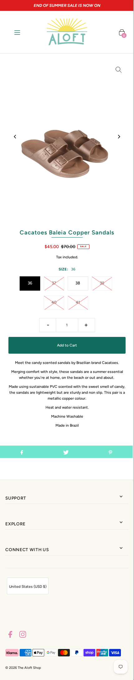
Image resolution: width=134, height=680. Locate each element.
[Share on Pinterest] (110, 452)
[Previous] (15, 136)
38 (77, 283)
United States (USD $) (27, 586)
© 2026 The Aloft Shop (23, 668)
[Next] (119, 136)
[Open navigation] (25, 32)
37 (54, 283)
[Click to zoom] (119, 69)
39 (102, 283)
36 (30, 283)
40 (53, 302)
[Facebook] (10, 635)
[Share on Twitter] (66, 452)
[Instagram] (22, 635)
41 (78, 302)
